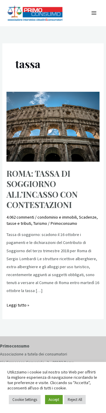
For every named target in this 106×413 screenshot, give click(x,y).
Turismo (40, 223)
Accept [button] (54, 399)
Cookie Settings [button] (24, 399)
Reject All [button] (75, 399)
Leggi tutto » (17, 304)
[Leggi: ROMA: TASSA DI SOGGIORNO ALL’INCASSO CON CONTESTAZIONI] (52, 126)
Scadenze (88, 217)
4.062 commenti (20, 217)
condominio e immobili (57, 217)
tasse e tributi (18, 223)
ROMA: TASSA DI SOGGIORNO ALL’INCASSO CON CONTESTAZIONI (42, 189)
